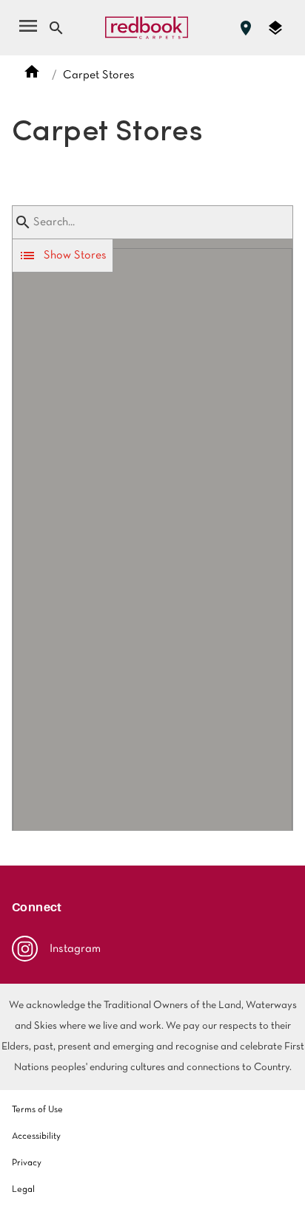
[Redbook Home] (146, 27)
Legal (23, 1189)
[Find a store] (246, 28)
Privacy (26, 1163)
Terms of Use (37, 1110)
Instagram (75, 949)
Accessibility (36, 1136)
